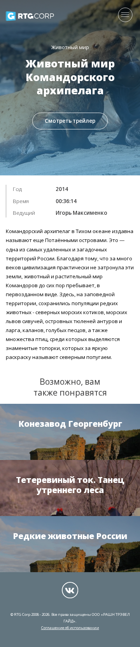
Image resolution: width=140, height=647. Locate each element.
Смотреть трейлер (70, 120)
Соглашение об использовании (70, 627)
